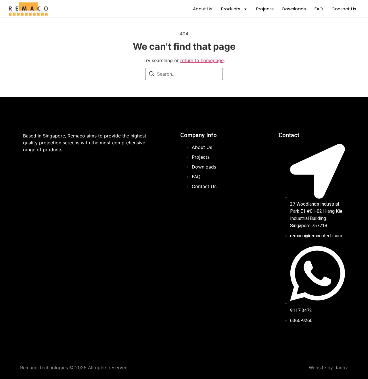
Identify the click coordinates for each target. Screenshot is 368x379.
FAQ (319, 9)
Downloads (294, 9)
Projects (265, 9)
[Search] (151, 74)
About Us (202, 9)
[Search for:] (184, 74)
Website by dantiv (328, 367)
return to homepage (202, 60)
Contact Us (343, 9)
